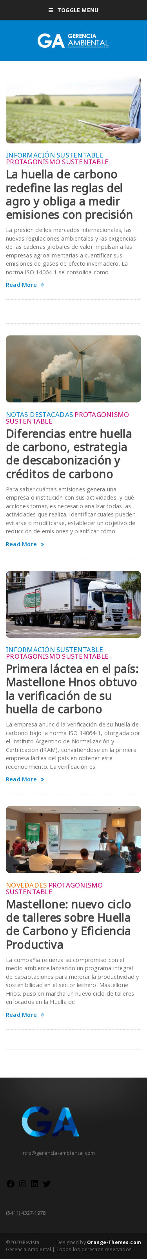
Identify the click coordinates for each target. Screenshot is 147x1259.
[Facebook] (10, 1186)
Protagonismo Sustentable (57, 161)
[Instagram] (22, 1186)
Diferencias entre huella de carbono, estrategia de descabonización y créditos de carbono (69, 453)
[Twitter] (46, 1186)
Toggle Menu (77, 10)
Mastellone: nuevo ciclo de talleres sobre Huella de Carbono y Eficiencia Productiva (69, 924)
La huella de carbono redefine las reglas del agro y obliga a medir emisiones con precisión (69, 194)
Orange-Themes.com (114, 1242)
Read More (21, 285)
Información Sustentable (54, 154)
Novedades (26, 884)
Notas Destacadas (39, 414)
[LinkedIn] (34, 1186)
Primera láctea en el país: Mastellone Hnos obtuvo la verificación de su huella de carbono (72, 688)
